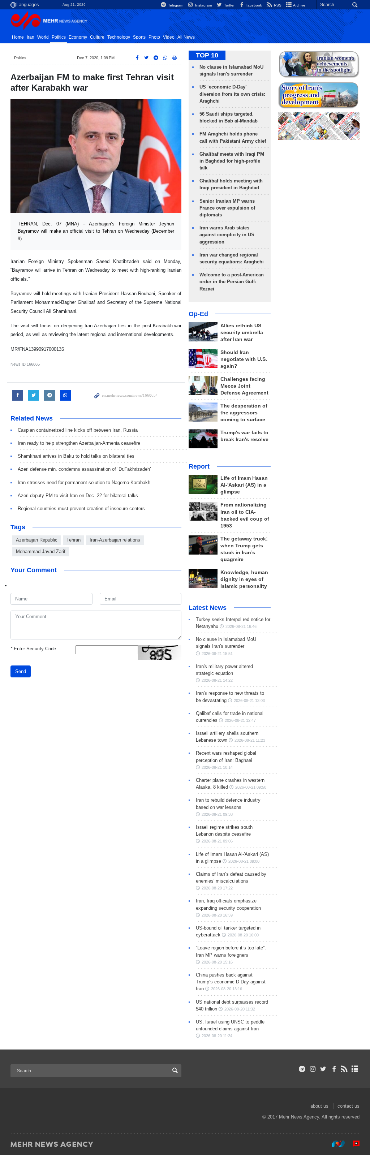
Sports (139, 37)
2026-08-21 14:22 (217, 680)
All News (186, 37)
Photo (154, 37)
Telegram (175, 5)
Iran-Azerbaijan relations (115, 540)
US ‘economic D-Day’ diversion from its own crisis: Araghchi (232, 93)
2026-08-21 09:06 (217, 841)
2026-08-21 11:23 (250, 740)
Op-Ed (198, 314)
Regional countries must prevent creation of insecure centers (81, 508)
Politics (59, 37)
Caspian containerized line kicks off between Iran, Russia (78, 430)
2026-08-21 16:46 (241, 626)
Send (20, 671)
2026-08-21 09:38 (217, 814)
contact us (348, 1106)
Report (199, 466)
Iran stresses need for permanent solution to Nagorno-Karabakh (84, 482)
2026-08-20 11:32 (239, 1009)
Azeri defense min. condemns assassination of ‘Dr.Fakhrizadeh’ (84, 469)
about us (319, 1106)
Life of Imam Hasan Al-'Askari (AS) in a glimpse (244, 485)
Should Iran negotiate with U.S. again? (243, 359)
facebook (253, 5)
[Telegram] (302, 1069)
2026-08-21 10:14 (217, 767)
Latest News (208, 607)
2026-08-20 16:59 (217, 915)
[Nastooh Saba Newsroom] (334, 1144)
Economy (78, 37)
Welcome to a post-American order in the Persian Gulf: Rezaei (231, 281)
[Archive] (355, 1069)
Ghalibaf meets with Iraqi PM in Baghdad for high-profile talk (231, 161)
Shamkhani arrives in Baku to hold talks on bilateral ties (76, 456)
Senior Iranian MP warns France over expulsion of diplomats (227, 207)
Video (169, 37)
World (43, 37)
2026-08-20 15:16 (217, 962)
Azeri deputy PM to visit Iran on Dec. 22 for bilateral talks (78, 495)
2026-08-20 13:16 (226, 989)
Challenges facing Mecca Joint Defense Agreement (244, 386)
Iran (30, 37)
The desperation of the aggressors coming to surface (243, 412)
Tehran (73, 540)
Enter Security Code (33, 648)
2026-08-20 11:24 (217, 1036)
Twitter (228, 5)
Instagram (203, 5)
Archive (298, 5)
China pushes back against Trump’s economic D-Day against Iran (231, 981)
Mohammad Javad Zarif (40, 551)
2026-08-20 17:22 (217, 888)
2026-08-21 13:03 (249, 700)
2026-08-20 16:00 (243, 935)
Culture (97, 37)
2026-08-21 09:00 (243, 861)
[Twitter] (323, 1069)
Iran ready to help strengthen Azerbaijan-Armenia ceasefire (79, 443)
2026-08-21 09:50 (250, 787)
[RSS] (344, 1069)
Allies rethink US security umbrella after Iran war (241, 332)
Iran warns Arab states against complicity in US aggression (226, 234)
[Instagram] (312, 1069)
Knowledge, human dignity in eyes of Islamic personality (244, 579)
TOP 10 (207, 55)
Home (18, 37)
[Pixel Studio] (353, 1144)
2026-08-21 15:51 (217, 653)
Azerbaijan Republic (36, 540)
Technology (118, 37)
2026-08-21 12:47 (240, 720)
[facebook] (333, 1069)
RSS (277, 5)
